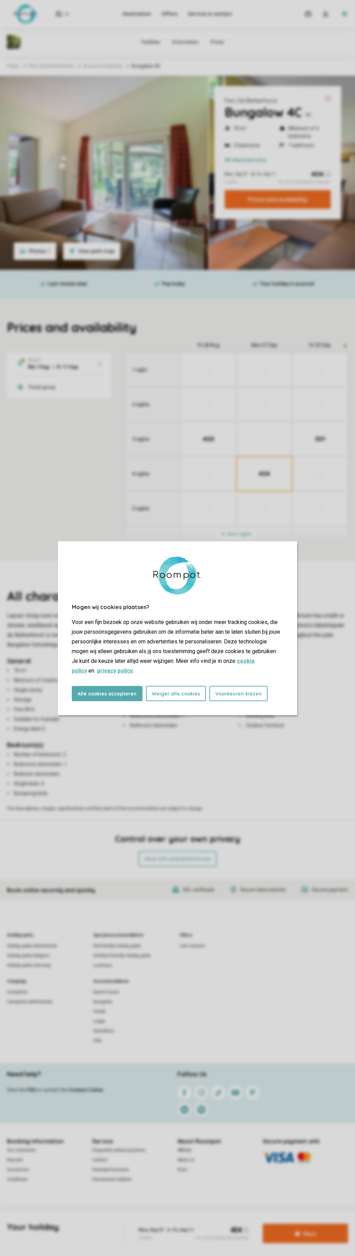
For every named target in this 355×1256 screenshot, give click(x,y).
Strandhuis (103, 1030)
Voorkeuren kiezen (238, 693)
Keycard (15, 1159)
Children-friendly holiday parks (122, 955)
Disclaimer (193, 1222)
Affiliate (185, 1150)
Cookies (168, 1222)
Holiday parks (20, 935)
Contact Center (86, 1090)
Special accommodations (118, 935)
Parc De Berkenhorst (251, 100)
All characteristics (246, 160)
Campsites (17, 992)
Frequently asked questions (119, 1150)
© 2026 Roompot (227, 1222)
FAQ (31, 1090)
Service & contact (210, 14)
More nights (239, 534)
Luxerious (102, 965)
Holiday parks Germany (29, 965)
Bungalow (102, 1001)
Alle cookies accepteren (107, 693)
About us (186, 1159)
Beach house (106, 992)
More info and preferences (178, 859)
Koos (182, 1169)
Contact (99, 1159)
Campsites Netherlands (29, 1001)
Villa (97, 1040)
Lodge (99, 1021)
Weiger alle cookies (176, 693)
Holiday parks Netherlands (32, 945)
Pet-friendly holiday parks (117, 945)
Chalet (99, 1011)
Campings (17, 981)
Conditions (17, 1179)
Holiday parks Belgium (28, 955)
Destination (137, 14)
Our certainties (21, 1150)
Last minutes (192, 945)
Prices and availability (277, 199)
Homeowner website (111, 1179)
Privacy (147, 1222)
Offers (170, 14)
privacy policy (115, 670)
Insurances (18, 1169)
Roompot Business (110, 1169)
